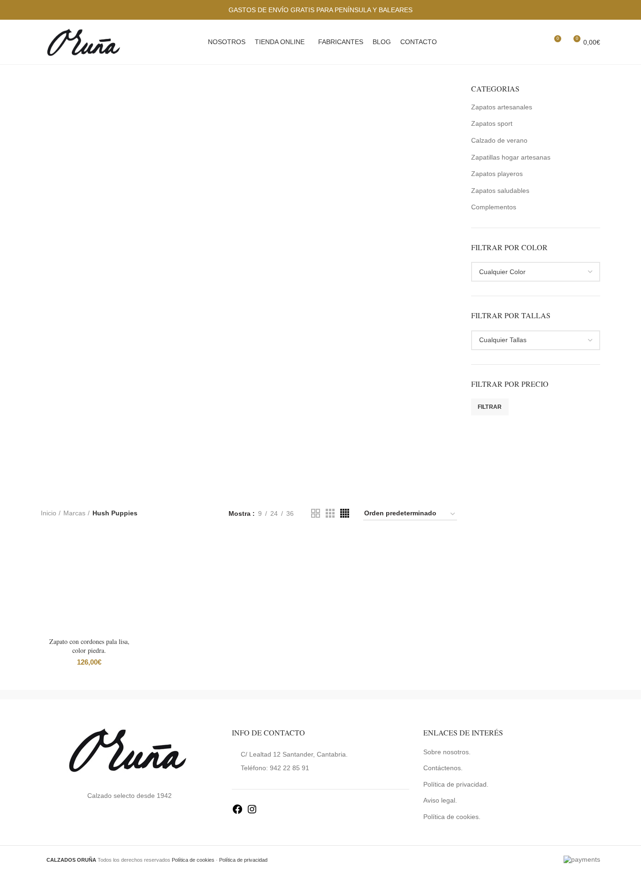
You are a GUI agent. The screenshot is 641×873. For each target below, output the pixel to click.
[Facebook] (237, 812)
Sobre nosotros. (447, 752)
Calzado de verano (499, 140)
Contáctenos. (443, 768)
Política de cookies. (452, 816)
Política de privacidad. (455, 784)
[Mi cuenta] (520, 42)
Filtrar (490, 407)
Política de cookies (193, 860)
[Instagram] (252, 812)
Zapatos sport (491, 123)
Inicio (48, 513)
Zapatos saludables (500, 190)
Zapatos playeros (497, 173)
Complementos (493, 207)
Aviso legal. (440, 800)
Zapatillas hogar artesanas (510, 157)
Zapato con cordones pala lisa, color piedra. (89, 646)
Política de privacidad (243, 860)
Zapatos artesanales (501, 107)
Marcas (74, 513)
